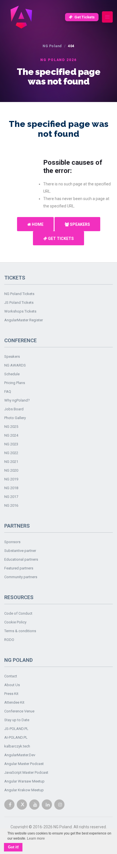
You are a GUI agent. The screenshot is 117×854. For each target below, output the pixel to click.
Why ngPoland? (17, 400)
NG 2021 (11, 461)
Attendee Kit (14, 702)
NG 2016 (11, 505)
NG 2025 (11, 426)
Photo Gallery (15, 418)
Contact (10, 676)
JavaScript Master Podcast (26, 772)
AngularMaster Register (23, 320)
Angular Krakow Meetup (24, 790)
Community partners (20, 577)
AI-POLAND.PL (16, 737)
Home (37, 224)
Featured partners (18, 568)
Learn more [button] (36, 838)
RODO (9, 640)
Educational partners (21, 559)
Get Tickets (84, 17)
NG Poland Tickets (19, 294)
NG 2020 (11, 470)
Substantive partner (20, 551)
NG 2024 (11, 435)
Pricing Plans (14, 383)
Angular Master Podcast (24, 764)
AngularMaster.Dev (19, 755)
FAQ (7, 391)
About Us (12, 685)
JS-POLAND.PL (16, 729)
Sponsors (12, 542)
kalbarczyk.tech (17, 746)
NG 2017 (11, 497)
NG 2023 (11, 444)
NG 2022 (11, 453)
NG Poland (52, 46)
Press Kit (11, 694)
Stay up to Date (16, 720)
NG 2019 (11, 479)
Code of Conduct (18, 613)
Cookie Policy (15, 622)
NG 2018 (11, 488)
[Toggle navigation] (107, 17)
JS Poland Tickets (19, 302)
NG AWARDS (15, 365)
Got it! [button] (13, 847)
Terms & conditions (20, 631)
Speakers (79, 224)
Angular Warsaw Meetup (24, 781)
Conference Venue (19, 711)
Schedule (12, 374)
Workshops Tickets (20, 311)
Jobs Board (14, 409)
